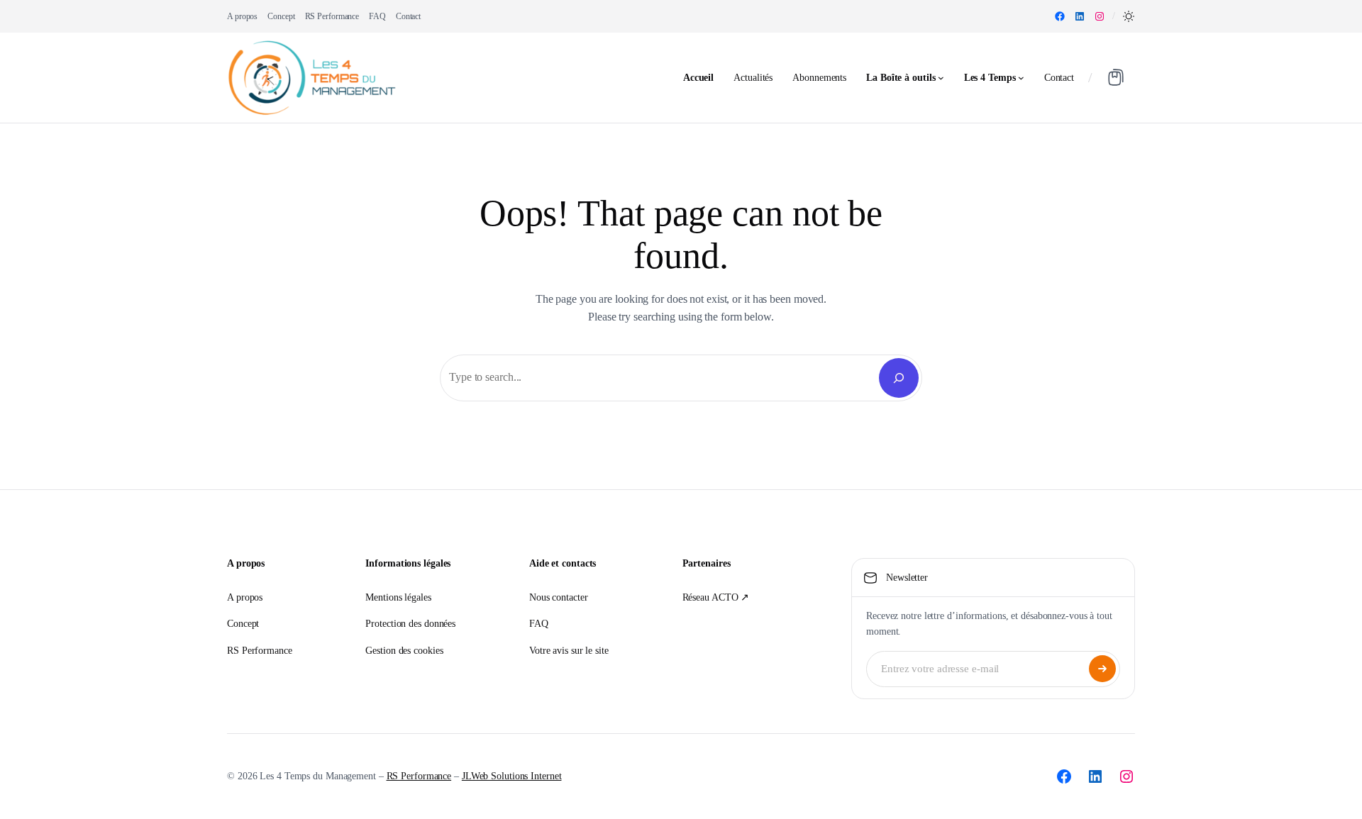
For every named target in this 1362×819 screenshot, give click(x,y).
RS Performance (419, 776)
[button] (1128, 16)
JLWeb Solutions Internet (512, 776)
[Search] (899, 378)
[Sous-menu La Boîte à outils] (941, 77)
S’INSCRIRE (1102, 668)
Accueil (698, 77)
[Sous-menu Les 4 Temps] (1021, 77)
